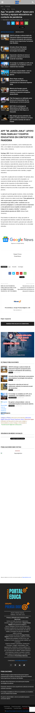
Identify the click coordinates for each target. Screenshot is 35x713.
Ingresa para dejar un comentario (17, 323)
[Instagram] (15, 665)
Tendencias (13, 9)
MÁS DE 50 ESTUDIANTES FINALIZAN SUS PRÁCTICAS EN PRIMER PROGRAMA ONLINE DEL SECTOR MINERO (9, 288)
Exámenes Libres (19, 419)
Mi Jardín (14, 266)
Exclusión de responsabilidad (23, 711)
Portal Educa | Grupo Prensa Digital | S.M (13, 19)
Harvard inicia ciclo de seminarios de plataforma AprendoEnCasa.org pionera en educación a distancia (26, 288)
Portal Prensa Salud (16, 706)
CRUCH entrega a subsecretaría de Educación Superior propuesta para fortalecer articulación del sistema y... (20, 368)
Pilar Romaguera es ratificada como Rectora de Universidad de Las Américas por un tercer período (21, 100)
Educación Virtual (9, 419)
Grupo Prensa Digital (11, 711)
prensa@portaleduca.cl (21, 660)
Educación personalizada (18, 417)
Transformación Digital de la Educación (11, 424)
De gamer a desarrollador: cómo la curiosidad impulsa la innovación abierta (20, 72)
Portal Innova (7, 706)
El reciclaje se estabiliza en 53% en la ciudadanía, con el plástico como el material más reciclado (21, 64)
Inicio (2, 6)
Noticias (8, 9)
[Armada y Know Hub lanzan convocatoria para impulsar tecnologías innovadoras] (5, 49)
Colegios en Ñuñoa (6, 417)
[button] (32, 2)
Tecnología (3, 9)
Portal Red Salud (17, 708)
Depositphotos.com (26, 577)
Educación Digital (29, 419)
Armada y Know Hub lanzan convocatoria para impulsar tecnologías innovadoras (18, 49)
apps (9, 266)
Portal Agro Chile (26, 706)
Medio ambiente (4, 66)
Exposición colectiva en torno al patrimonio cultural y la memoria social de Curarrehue (20, 57)
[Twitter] (24, 665)
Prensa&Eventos (8, 708)
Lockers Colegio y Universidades (17, 423)
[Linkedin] (19, 665)
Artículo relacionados (7, 32)
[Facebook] (11, 665)
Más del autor (20, 32)
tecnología (20, 266)
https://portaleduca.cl (17, 310)
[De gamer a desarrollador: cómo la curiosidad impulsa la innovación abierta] (5, 73)
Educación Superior (3, 82)
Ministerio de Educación (7, 421)
